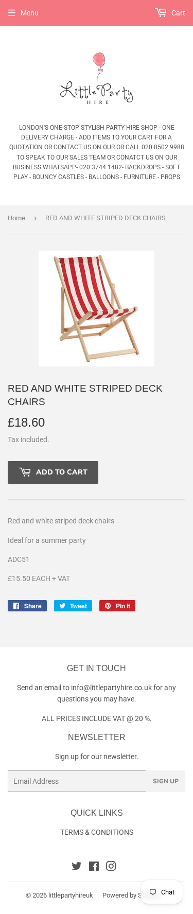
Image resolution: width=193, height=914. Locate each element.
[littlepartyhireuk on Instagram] (111, 868)
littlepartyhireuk (70, 895)
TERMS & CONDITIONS (96, 832)
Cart (177, 13)
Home (16, 218)
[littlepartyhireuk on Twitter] (77, 868)
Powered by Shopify (131, 895)
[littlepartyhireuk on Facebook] (94, 868)
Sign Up (166, 781)
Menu (30, 13)
